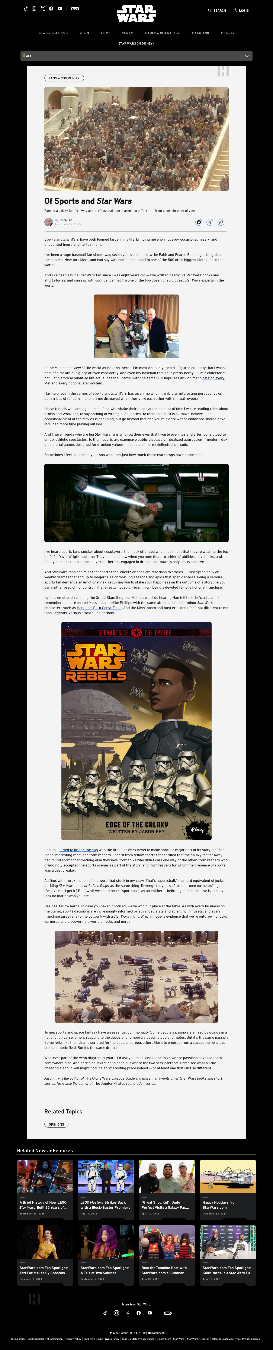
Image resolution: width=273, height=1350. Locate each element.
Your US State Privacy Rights (138, 1338)
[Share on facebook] (198, 222)
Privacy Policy (73, 1338)
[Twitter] (43, 8)
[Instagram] (34, 8)
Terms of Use (18, 1338)
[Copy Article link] (221, 222)
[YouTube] (60, 8)
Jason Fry (65, 220)
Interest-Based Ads (223, 1338)
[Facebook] (51, 8)
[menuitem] (84, 34)
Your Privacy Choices (248, 1338)
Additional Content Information (45, 1338)
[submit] (210, 10)
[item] (53, 34)
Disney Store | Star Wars (170, 1338)
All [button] (29, 56)
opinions (56, 1124)
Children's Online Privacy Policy (101, 1338)
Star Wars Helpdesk (198, 1338)
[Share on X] (209, 222)
